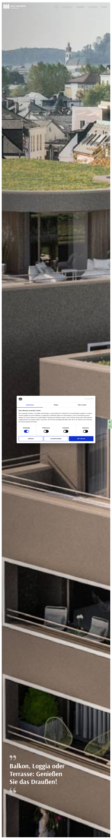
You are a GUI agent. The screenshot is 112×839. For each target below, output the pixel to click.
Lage (56, 7)
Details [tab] (56, 405)
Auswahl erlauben (56, 438)
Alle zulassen (81, 438)
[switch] (46, 431)
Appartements (67, 7)
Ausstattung (93, 7)
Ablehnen (31, 438)
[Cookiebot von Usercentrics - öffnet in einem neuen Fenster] (85, 399)
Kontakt (104, 7)
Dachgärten (80, 7)
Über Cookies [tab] (82, 405)
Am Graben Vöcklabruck (14, 5)
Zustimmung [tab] (30, 405)
